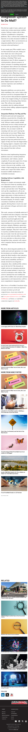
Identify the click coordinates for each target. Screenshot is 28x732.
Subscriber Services (14, 709)
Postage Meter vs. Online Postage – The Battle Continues (13, 669)
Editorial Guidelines (5, 715)
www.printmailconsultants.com (17, 294)
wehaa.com (15, 729)
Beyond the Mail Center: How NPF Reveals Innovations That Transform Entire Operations (13, 598)
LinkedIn (16, 301)
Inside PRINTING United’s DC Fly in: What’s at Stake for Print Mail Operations (13, 473)
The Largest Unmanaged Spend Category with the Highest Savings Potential (13, 687)
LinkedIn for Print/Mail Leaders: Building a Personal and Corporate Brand (12, 411)
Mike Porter (5, 24)
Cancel (12, 718)
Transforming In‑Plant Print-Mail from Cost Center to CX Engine (13, 452)
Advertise (3, 711)
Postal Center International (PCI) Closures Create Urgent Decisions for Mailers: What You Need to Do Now (14, 347)
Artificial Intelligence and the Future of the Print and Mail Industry (13, 616)
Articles (15, 308)
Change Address (14, 715)
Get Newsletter (14, 713)
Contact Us (4, 718)
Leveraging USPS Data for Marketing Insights (13, 326)
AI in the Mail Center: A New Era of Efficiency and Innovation (13, 652)
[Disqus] (14, 517)
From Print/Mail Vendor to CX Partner (11, 492)
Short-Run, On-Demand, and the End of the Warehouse (12, 432)
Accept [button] (11, 14)
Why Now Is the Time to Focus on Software (10, 634)
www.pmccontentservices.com (12, 296)
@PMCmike (4, 299)
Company (3, 709)
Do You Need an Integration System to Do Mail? (14, 17)
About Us (3, 713)
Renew (12, 717)
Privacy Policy (4, 717)
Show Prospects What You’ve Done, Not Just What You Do (13, 368)
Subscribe (13, 711)
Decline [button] (16, 14)
